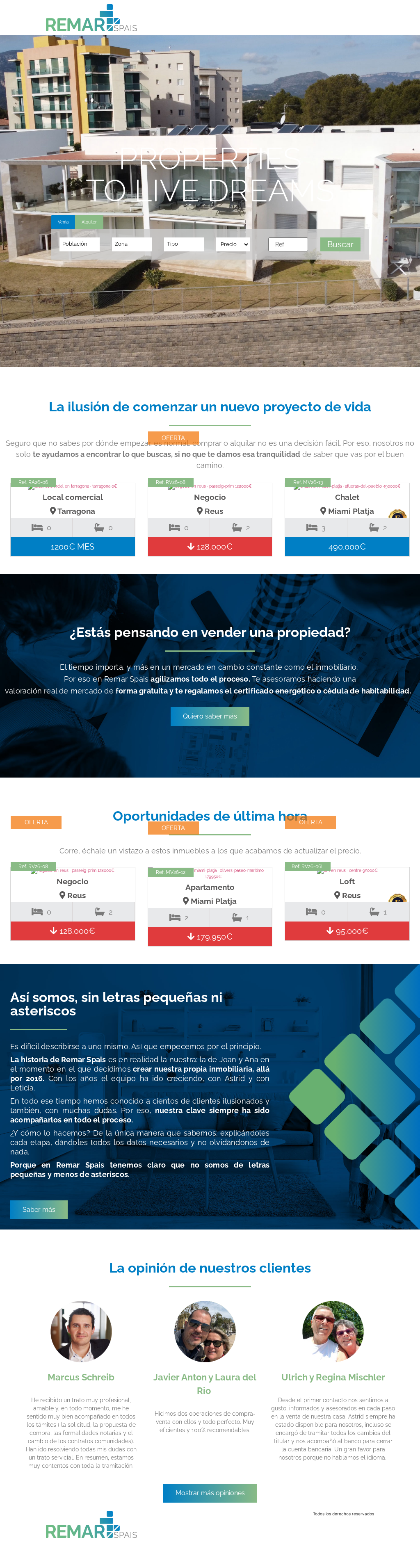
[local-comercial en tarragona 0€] (73, 486)
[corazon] (123, 497)
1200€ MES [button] (72, 547)
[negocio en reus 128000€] (210, 486)
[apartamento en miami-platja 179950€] (210, 873)
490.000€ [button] (347, 547)
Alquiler (89, 222)
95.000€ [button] (351, 931)
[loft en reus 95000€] (347, 870)
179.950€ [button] (214, 937)
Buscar (340, 244)
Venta (63, 222)
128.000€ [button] (214, 547)
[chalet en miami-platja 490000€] (347, 486)
